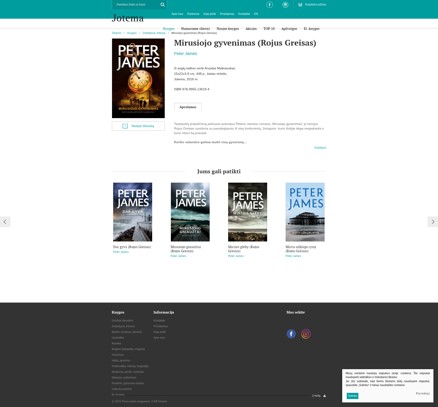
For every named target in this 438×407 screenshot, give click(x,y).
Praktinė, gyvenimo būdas (128, 383)
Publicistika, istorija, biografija (130, 366)
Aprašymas (188, 107)
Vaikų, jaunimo (121, 360)
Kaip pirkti (209, 14)
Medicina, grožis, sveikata (128, 371)
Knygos (132, 33)
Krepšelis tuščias (315, 4)
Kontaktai (244, 14)
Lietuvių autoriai (122, 389)
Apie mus (177, 14)
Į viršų (316, 395)
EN (256, 14)
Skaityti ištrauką (142, 126)
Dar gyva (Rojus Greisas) (132, 247)
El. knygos (118, 394)
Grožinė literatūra (122, 320)
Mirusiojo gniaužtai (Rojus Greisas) (186, 249)
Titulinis (116, 33)
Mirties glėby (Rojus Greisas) (243, 249)
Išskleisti (320, 147)
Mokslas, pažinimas (124, 377)
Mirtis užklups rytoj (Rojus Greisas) (301, 249)
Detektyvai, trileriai (154, 33)
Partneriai (193, 14)
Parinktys (423, 393)
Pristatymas (227, 14)
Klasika (116, 343)
